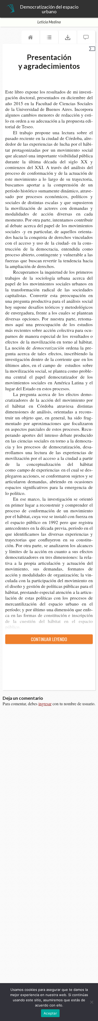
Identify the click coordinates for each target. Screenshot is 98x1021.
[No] (91, 1002)
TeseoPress (10, 9)
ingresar (44, 703)
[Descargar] (68, 38)
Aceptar (50, 1013)
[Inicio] (30, 38)
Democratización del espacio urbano (49, 9)
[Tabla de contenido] (49, 38)
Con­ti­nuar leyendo (49, 639)
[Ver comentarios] (86, 38)
